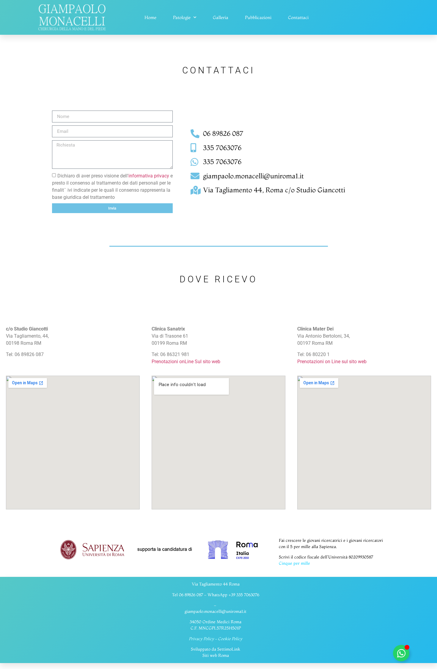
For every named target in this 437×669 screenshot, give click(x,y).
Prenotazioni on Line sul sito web (332, 361)
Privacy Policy (201, 638)
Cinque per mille (294, 563)
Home (150, 17)
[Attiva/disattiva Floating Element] (401, 653)
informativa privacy (148, 176)
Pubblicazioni (258, 17)
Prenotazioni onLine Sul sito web (186, 361)
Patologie (182, 17)
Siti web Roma (215, 655)
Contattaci (298, 17)
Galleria (220, 17)
